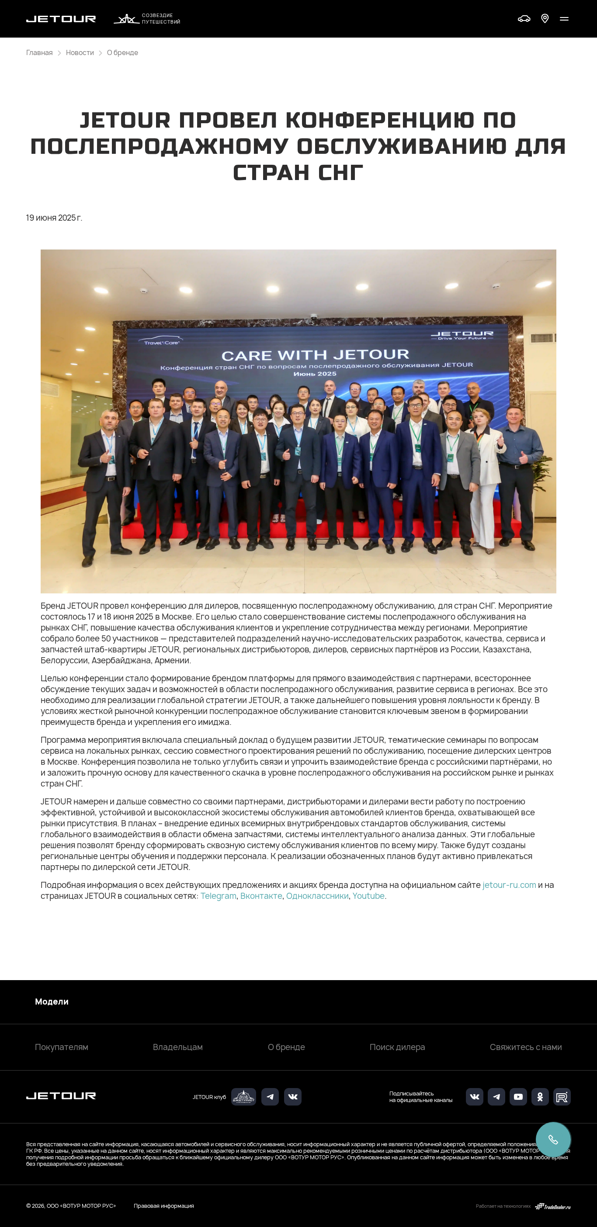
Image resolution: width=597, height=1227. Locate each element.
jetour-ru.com (509, 885)
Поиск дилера (397, 1047)
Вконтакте (261, 896)
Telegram (218, 896)
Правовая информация (164, 1206)
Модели (52, 1002)
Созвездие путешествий (161, 18)
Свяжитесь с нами (526, 1047)
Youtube (369, 896)
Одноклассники (317, 896)
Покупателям (61, 1047)
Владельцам (178, 1047)
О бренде (286, 1047)
